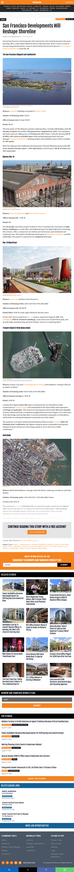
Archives (29, 840)
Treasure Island (21, 407)
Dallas (51, 6)
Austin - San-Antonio (18, 6)
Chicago (45, 6)
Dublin (9, 8)
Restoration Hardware (55, 234)
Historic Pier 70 (7, 546)
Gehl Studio (65, 544)
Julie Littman (26, 36)
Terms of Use (56, 844)
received (56, 422)
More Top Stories (37, 779)
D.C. (51, 10)
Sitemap (54, 847)
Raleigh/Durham (61, 8)
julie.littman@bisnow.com (29, 540)
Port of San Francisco (37, 213)
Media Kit (5, 844)
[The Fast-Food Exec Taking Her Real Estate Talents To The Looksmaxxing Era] (13, 674)
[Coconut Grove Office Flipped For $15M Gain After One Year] (60, 649)
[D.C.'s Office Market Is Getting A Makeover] (37, 674)
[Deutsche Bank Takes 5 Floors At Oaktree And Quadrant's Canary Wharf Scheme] (60, 621)
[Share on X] (27, 869)
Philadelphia (44, 8)
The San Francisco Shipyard (28, 548)
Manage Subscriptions (35, 844)
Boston (29, 6)
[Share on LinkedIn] (9, 869)
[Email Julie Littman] (31, 36)
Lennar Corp (40, 111)
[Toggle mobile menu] (3, 2)
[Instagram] (15, 862)
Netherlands (44, 10)
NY (38, 8)
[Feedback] (20, 862)
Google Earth (6, 486)
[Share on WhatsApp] (65, 869)
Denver (67, 6)
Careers (5, 850)
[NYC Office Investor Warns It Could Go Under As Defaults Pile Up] (37, 621)
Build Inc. (16, 544)
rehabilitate (7, 320)
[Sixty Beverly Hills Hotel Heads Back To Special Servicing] (37, 649)
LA (27, 8)
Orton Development (17, 213)
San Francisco (27, 10)
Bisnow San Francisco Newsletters (18, 693)
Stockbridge (14, 548)
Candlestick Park (25, 544)
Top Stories (30, 850)
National (32, 8)
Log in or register (37, 532)
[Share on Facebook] (46, 869)
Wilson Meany (42, 548)
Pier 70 (30, 317)
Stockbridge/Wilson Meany (33, 385)
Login (53, 850)
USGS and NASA (7, 379)
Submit (64, 565)
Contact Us (6, 854)
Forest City (14, 299)
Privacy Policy (56, 840)
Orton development (37, 546)
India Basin (17, 546)
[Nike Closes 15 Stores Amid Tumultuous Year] (13, 649)
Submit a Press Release (11, 847)
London (22, 8)
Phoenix (52, 8)
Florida (35, 10)
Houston (15, 8)
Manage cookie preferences (57, 855)
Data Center (60, 6)
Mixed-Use (70, 19)
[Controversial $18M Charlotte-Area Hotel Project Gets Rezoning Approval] (60, 674)
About (4, 840)
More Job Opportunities (37, 825)
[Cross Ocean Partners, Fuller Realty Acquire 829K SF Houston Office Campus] (60, 592)
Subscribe (69, 2)
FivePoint (13, 111)
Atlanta (7, 6)
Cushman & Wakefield (18, 139)
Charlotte (37, 6)
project (17, 506)
